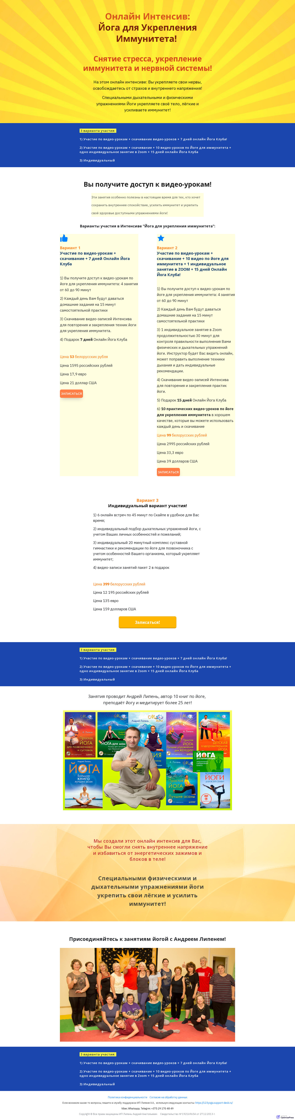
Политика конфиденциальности (127, 1097)
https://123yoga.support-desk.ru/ (214, 1102)
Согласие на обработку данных (168, 1097)
